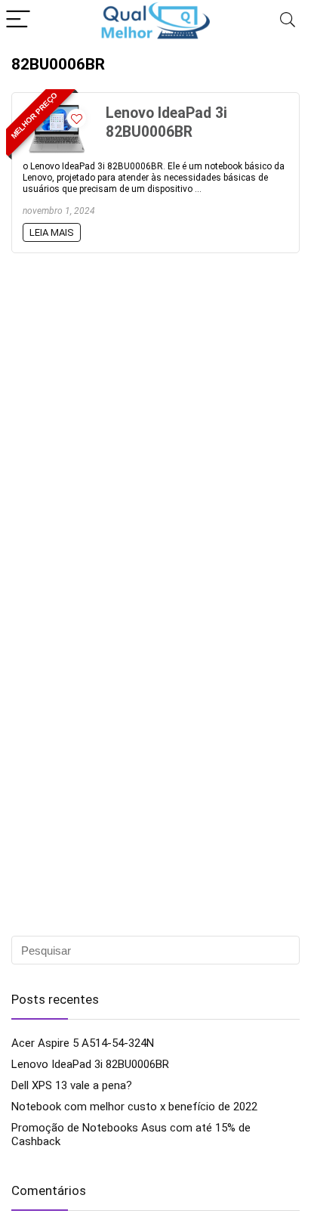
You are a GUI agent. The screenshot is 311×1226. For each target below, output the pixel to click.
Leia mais (51, 232)
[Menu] (18, 20)
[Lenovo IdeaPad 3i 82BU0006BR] (57, 110)
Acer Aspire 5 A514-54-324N (82, 1043)
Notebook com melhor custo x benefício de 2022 (134, 1106)
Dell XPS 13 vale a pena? (71, 1085)
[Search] (287, 20)
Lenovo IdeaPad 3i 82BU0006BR (90, 1064)
